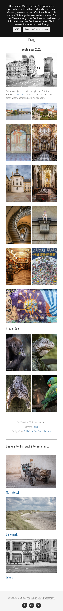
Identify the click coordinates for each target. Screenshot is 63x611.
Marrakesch (13, 492)
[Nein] (59, 18)
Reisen (35, 427)
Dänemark (11, 534)
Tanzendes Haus (44, 431)
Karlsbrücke (28, 431)
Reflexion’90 (20, 94)
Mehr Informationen (36, 29)
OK (17, 29)
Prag (35, 431)
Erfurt (9, 577)
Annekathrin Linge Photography (40, 597)
